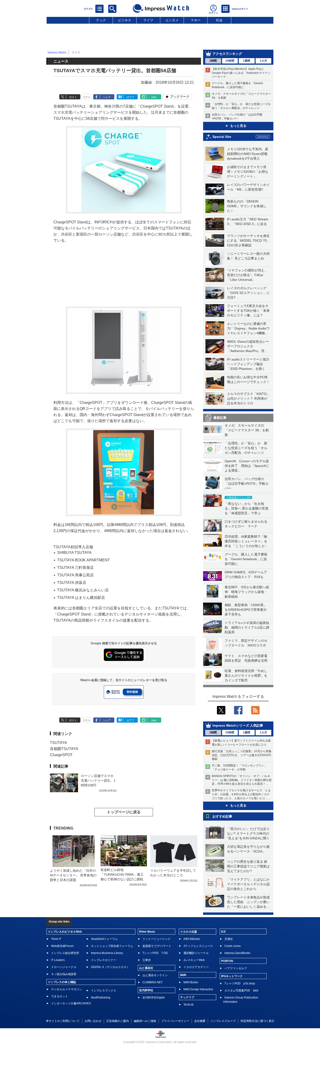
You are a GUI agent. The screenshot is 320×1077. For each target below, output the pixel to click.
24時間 (229, 60)
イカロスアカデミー (196, 967)
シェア (107, 97)
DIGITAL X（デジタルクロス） (110, 967)
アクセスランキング (227, 54)
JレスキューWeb (194, 960)
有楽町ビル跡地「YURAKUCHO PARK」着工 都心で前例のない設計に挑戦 (123, 874)
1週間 (246, 60)
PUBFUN (227, 961)
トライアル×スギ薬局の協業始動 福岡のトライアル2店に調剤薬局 (247, 627)
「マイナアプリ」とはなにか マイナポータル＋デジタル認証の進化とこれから (250, 884)
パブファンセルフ (235, 968)
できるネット (59, 996)
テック (101, 20)
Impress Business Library (107, 953)
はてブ (130, 97)
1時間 (213, 60)
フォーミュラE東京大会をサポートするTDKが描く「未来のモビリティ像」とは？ (248, 310)
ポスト (73, 97)
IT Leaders (58, 960)
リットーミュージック (156, 939)
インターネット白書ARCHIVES (71, 1003)
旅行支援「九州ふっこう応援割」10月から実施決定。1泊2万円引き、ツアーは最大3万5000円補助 (241, 755)
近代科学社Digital (153, 997)
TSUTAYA (58, 743)
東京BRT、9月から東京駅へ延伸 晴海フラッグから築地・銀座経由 (247, 591)
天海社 (228, 939)
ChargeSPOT (61, 755)
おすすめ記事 (222, 816)
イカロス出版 (188, 931)
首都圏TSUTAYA (64, 749)
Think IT (56, 939)
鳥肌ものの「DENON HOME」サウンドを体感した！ (246, 206)
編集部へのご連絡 (145, 1021)
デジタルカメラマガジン (66, 989)
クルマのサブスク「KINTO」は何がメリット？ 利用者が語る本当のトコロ (248, 398)
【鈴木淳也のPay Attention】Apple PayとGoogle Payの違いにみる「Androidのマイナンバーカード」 (241, 73)
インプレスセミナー (103, 960)
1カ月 (263, 60)
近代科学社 (146, 990)
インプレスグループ (223, 1021)
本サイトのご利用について (63, 1021)
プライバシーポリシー (175, 1021)
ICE (223, 931)
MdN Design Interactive (198, 989)
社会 (219, 20)
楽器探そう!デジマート (156, 946)
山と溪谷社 (146, 968)
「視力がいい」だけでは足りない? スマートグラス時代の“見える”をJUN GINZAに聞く (248, 833)
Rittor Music (147, 931)
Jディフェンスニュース (198, 946)
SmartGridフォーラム (104, 939)
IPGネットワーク (232, 976)
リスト (86, 97)
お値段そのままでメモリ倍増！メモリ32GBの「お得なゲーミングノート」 (247, 171)
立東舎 (146, 960)
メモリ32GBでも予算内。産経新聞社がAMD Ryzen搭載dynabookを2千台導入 (247, 153)
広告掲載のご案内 (117, 1021)
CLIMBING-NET (152, 982)
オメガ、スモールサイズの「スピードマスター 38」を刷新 (247, 430)
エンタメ (172, 20)
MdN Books (190, 982)
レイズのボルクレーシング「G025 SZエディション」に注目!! (248, 292)
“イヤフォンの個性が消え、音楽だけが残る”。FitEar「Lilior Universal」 (247, 274)
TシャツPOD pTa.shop (239, 983)
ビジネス (124, 20)
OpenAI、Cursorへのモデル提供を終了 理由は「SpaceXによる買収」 (247, 465)
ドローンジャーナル (63, 967)
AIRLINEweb (191, 939)
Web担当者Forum (62, 946)
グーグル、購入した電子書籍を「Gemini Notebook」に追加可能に (246, 559)
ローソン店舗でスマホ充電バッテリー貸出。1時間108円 (98, 780)
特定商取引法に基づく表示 (257, 1021)
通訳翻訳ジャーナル (196, 953)
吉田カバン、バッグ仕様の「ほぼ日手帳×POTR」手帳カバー (246, 483)
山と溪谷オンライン (155, 975)
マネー (196, 20)
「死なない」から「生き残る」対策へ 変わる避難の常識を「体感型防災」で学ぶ (246, 508)
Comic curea (232, 946)
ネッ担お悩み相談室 (63, 974)
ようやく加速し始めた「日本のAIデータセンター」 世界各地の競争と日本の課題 (73, 875)
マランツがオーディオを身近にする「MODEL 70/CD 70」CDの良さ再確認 (248, 240)
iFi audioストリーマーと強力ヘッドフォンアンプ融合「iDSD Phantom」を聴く (248, 364)
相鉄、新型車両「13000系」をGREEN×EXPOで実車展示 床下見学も (247, 609)
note (153, 97)
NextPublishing (100, 997)
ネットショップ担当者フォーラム (112, 946)
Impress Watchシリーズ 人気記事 (237, 725)
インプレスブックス (103, 990)
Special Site (221, 137)
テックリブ (187, 997)
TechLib (188, 1004)
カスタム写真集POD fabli (241, 990)
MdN (183, 975)
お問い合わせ (93, 1021)
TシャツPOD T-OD (155, 953)
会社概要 (199, 1021)
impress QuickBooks (237, 953)
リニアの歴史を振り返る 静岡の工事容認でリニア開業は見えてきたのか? (248, 866)
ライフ (148, 20)
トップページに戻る (124, 812)
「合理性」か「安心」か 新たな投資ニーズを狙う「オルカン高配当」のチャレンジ (246, 447)
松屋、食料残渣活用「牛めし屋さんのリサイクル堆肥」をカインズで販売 (246, 675)
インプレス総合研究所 (65, 953)
